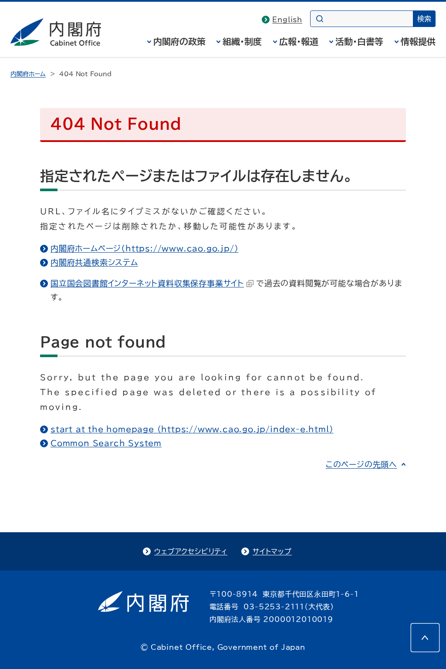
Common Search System (106, 443)
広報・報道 (298, 41)
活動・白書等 (359, 41)
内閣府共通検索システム (94, 262)
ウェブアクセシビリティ (190, 551)
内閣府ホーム (28, 74)
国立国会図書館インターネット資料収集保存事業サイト (147, 283)
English (287, 19)
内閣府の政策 (179, 41)
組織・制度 (242, 41)
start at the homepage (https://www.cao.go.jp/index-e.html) (192, 429)
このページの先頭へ (361, 464)
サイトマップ (272, 551)
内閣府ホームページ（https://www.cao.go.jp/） (144, 248)
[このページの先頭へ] (425, 638)
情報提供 (418, 41)
